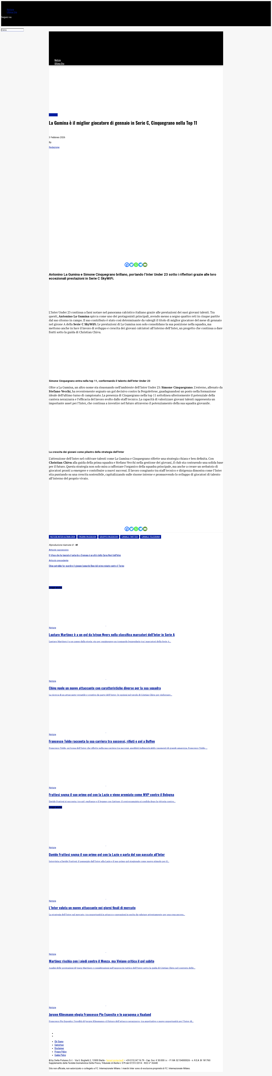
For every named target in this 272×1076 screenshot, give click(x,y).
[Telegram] (140, 264)
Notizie (10, 9)
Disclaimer (59, 1048)
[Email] (145, 264)
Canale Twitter (130, 537)
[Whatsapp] (136, 264)
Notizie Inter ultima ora (62, 537)
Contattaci (59, 1045)
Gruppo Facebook (109, 537)
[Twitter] (131, 264)
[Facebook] (127, 264)
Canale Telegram (151, 537)
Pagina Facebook (87, 537)
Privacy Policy (60, 1051)
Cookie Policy (60, 1055)
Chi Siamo (59, 1041)
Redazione (54, 147)
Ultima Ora (12, 12)
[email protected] (115, 1060)
